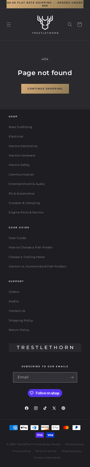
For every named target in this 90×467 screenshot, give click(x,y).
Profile (14, 301)
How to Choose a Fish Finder (30, 247)
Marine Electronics (23, 146)
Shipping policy (71, 451)
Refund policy (74, 444)
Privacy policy (21, 451)
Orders (14, 291)
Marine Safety (19, 165)
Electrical (16, 136)
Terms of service (46, 451)
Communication (21, 174)
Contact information (47, 457)
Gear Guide (17, 238)
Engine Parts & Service (26, 212)
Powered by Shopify (47, 444)
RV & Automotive (22, 193)
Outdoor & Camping (24, 203)
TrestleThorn (25, 444)
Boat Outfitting (20, 127)
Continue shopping (45, 88)
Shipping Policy (21, 320)
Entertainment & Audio (27, 184)
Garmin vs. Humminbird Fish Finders (37, 266)
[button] (9, 24)
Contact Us (17, 311)
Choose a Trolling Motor (27, 257)
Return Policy (19, 330)
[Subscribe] (72, 377)
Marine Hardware (22, 155)
